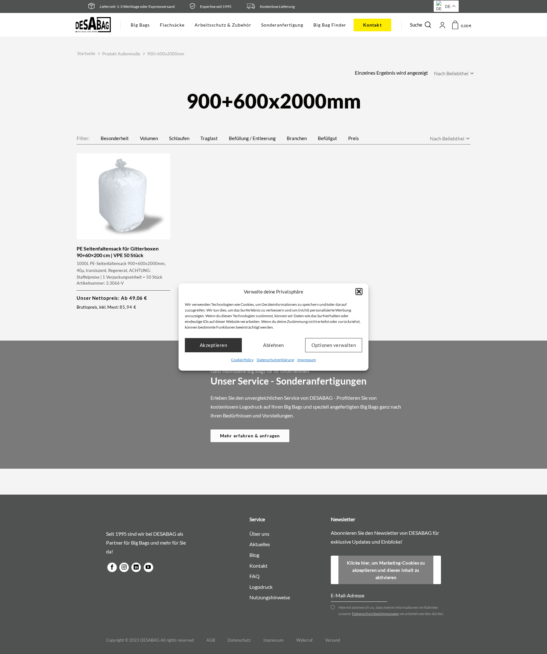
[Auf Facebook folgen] (112, 567)
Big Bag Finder (329, 25)
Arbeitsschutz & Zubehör (223, 25)
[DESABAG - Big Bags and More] (93, 24)
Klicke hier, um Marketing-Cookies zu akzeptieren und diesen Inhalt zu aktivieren (386, 570)
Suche (416, 25)
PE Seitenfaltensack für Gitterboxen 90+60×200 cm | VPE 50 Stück (118, 251)
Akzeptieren (213, 345)
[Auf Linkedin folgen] (136, 567)
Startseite (86, 53)
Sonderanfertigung (282, 25)
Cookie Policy (242, 359)
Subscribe (437, 561)
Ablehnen (273, 345)
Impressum (306, 359)
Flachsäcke (172, 25)
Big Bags (140, 25)
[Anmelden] (442, 24)
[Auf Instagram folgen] (124, 567)
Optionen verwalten (333, 345)
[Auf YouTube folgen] (148, 567)
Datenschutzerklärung (275, 359)
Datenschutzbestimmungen (375, 613)
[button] (359, 291)
